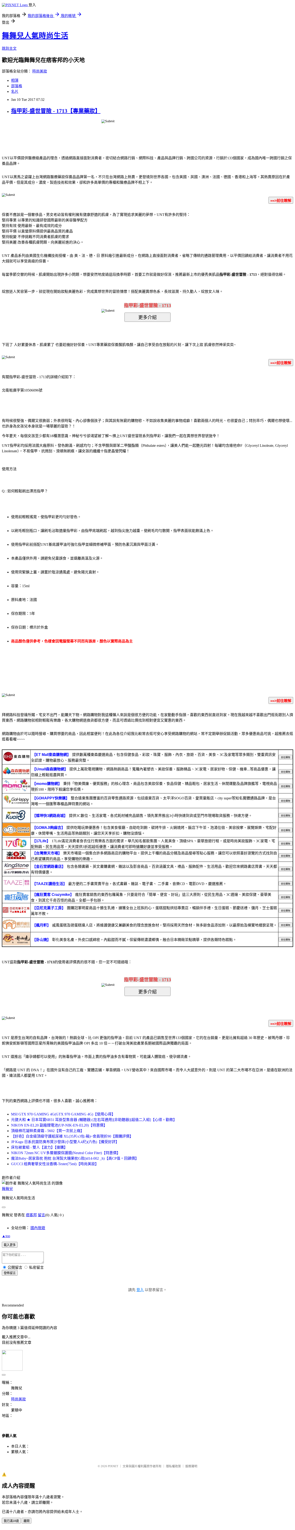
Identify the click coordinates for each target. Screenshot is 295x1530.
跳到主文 (9, 48)
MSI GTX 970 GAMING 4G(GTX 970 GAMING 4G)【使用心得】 (63, 1114)
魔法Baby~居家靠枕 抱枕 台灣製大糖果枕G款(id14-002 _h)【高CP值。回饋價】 (75, 1158)
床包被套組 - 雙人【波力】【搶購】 (39, 1147)
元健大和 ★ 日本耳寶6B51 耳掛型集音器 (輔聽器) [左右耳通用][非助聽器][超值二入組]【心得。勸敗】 (94, 1120)
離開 (27, 1521)
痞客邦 (31, 1215)
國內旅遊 (37, 1228)
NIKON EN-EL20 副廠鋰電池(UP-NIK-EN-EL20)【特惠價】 (59, 1125)
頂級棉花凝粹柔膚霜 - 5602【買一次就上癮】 (47, 1131)
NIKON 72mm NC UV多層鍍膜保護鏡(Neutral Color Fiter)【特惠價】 (65, 1153)
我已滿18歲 (11, 1521)
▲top (6, 1236)
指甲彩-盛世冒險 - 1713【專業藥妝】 (55, 111)
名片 (14, 91)
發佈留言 (10, 1273)
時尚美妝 (39, 71)
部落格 (16, 86)
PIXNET (113, 1466)
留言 (41, 1215)
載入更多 (10, 1245)
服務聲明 (191, 1466)
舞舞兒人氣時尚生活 (35, 36)
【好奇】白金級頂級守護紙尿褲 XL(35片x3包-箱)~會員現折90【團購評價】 (72, 1136)
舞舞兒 (7, 1189)
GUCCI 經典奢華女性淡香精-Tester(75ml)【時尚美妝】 (55, 1164)
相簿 (14, 80)
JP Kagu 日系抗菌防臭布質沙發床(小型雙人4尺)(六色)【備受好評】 (65, 1142)
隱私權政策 (173, 1466)
